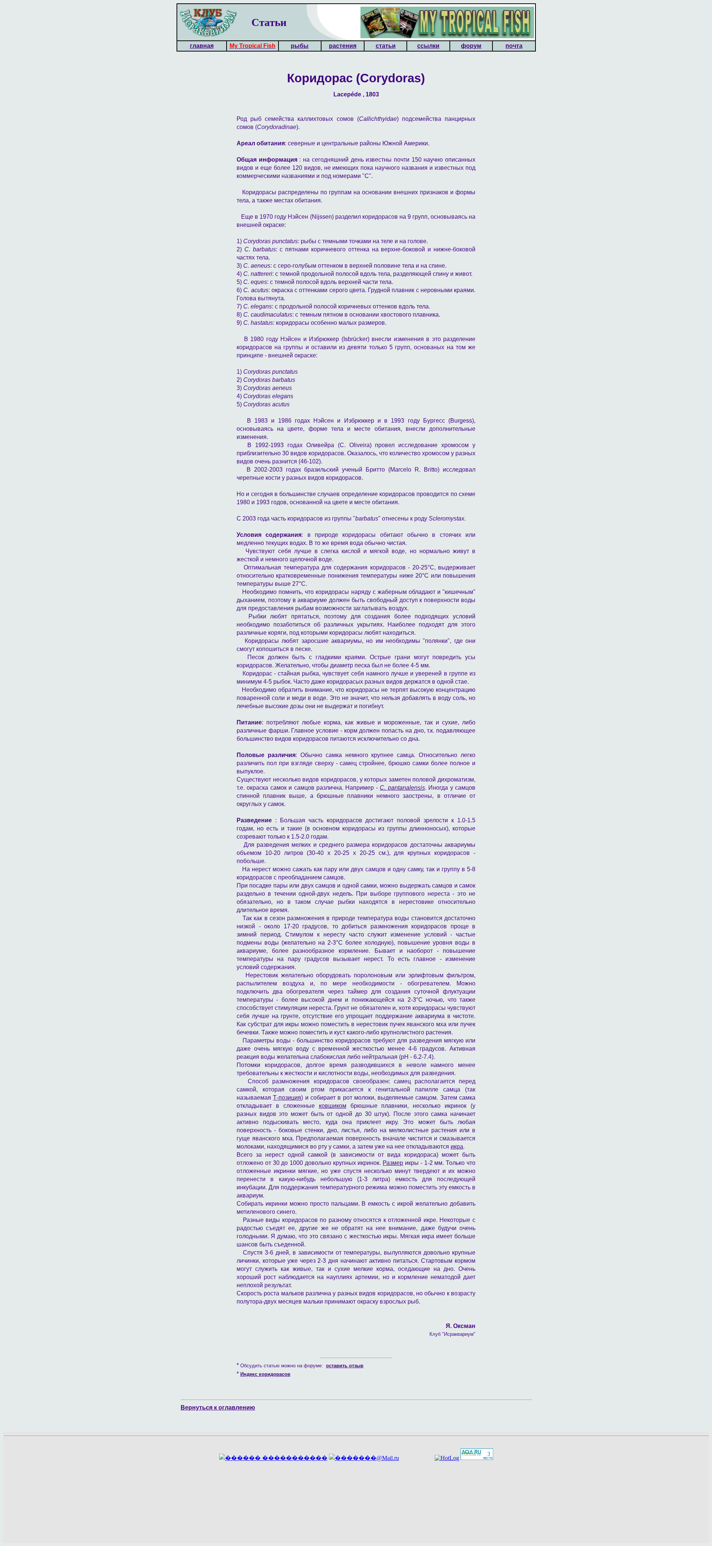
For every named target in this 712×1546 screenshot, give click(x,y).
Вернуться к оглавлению (218, 1407)
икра (457, 1146)
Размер (393, 1163)
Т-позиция (287, 1097)
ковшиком (332, 1106)
